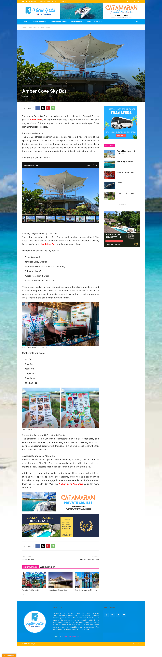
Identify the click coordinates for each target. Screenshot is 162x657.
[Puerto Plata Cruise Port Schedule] (109, 154)
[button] (137, 22)
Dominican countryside (125, 193)
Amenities (58, 86)
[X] (134, 1)
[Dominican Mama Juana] (109, 175)
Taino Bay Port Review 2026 (31, 590)
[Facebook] (127, 1)
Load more (121, 204)
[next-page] (27, 594)
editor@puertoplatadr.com (71, 636)
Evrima (119, 183)
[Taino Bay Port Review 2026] (34, 580)
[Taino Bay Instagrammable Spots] (87, 580)
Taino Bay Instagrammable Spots (86, 590)
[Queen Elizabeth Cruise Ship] (60, 580)
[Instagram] (131, 1)
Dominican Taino (28, 559)
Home (26, 22)
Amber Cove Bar (35, 86)
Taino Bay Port (39, 22)
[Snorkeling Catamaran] (109, 164)
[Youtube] (138, 1)
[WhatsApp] (53, 108)
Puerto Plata (76, 22)
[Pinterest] (48, 108)
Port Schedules (94, 22)
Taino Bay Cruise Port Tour (89, 559)
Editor (26, 96)
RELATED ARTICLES (30, 567)
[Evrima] (109, 185)
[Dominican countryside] (109, 196)
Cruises (51, 587)
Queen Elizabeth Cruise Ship (57, 590)
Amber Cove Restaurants (47, 86)
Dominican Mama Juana (125, 172)
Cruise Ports (26, 587)
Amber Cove (32, 27)
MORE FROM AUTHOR (47, 567)
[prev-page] (23, 594)
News (64, 86)
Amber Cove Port (58, 22)
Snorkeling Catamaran (125, 162)
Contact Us (63, 1)
